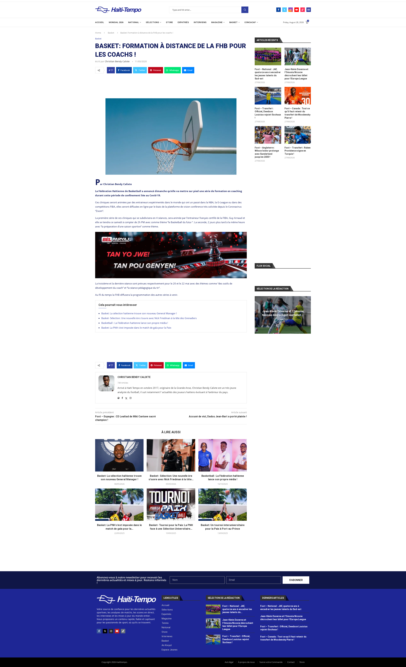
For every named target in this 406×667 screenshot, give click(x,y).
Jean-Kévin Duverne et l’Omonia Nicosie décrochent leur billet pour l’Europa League (296, 74)
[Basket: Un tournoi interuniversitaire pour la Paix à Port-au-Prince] (222, 504)
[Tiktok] (302, 9)
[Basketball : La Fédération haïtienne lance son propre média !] (222, 455)
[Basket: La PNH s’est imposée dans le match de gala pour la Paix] (119, 504)
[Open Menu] (308, 9)
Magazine (217, 22)
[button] (257, 314)
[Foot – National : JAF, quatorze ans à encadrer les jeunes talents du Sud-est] (268, 56)
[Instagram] (290, 9)
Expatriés (183, 22)
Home (98, 32)
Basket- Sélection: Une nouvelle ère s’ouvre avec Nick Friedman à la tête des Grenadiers (149, 318)
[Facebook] (278, 9)
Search (244, 10)
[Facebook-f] (99, 631)
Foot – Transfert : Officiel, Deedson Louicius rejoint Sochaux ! (268, 113)
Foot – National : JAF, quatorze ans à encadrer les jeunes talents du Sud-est (268, 74)
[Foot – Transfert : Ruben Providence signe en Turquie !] (298, 135)
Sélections (152, 22)
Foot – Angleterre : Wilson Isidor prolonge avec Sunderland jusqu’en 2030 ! (267, 152)
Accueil (99, 22)
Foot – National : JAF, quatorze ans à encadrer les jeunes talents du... (237, 609)
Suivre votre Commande (270, 662)
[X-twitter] (105, 631)
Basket (233, 22)
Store (169, 22)
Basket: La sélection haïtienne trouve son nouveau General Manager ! (139, 313)
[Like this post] (112, 70)
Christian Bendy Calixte (117, 61)
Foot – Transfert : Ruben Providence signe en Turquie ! (298, 150)
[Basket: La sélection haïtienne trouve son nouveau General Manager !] (119, 455)
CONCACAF (250, 22)
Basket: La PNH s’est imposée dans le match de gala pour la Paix (136, 327)
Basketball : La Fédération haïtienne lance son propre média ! (134, 322)
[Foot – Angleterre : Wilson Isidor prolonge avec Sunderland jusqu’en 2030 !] (268, 135)
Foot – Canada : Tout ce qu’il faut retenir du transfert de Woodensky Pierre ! (297, 113)
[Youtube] (296, 9)
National (133, 22)
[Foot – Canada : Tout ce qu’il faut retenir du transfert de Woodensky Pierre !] (298, 95)
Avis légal (229, 662)
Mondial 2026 (116, 22)
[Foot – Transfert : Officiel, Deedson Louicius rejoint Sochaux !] (268, 95)
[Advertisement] (171, 85)
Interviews (200, 22)
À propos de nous (246, 662)
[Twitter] (284, 9)
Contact (291, 662)
